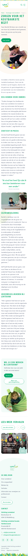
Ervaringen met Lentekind (13, 13)
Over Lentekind (6, 479)
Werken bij (4, 485)
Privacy (3, 550)
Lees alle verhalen (8, 427)
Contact (3, 497)
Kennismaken (7, 502)
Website (3, 548)
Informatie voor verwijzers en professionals (10, 492)
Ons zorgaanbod (6, 482)
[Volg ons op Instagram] (3, 540)
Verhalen (4, 488)
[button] (21, 5)
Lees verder (6, 40)
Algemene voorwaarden (13, 550)
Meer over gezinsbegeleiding (14, 381)
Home (2, 13)
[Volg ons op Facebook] (7, 540)
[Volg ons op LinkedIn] (12, 540)
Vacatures (8, 375)
